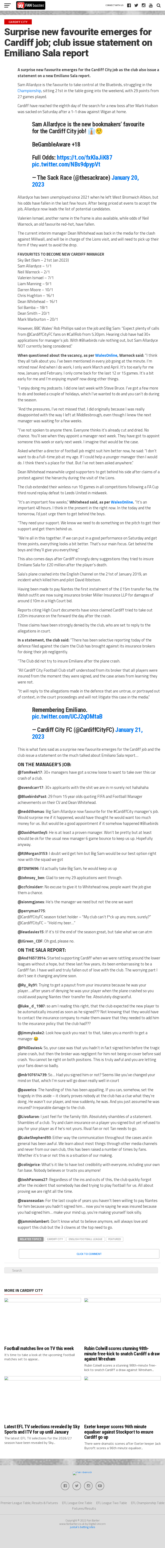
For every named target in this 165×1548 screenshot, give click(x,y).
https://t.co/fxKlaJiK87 (84, 157)
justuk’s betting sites (82, 1527)
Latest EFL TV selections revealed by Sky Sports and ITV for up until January (42, 1429)
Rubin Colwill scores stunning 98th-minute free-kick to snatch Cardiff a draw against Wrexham (122, 1354)
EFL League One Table (77, 1502)
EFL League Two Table (111, 1502)
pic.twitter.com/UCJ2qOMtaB (67, 716)
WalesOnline (106, 355)
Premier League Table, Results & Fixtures (29, 1502)
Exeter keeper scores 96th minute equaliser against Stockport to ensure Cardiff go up (118, 1432)
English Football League (85, 1239)
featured (114, 1239)
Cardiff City (55, 1239)
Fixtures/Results (84, 1508)
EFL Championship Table (148, 1502)
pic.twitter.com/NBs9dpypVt (66, 164)
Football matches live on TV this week (39, 1348)
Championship (29, 91)
